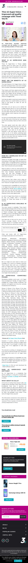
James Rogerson (10, 22)
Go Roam (10, 376)
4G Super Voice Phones (15, 338)
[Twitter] (3, 540)
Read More (6, 421)
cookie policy (9, 560)
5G (25, 383)
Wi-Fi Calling (17, 188)
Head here (5, 365)
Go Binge (15, 376)
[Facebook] (7, 540)
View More (9, 499)
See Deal (20, 449)
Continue (18, 560)
